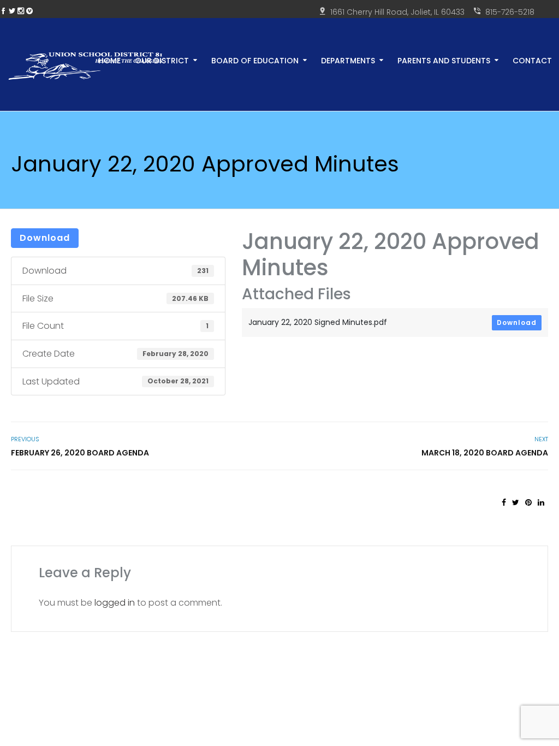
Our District (162, 59)
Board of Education (255, 59)
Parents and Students (443, 59)
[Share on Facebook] (504, 502)
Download (45, 238)
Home (109, 59)
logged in (114, 602)
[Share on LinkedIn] (541, 502)
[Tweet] (515, 502)
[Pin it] (528, 502)
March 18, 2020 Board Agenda (484, 452)
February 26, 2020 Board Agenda (80, 452)
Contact (532, 59)
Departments (348, 59)
